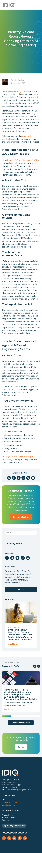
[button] (8, 5)
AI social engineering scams (15, 91)
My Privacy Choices (12, 826)
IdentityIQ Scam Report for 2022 (22, 160)
